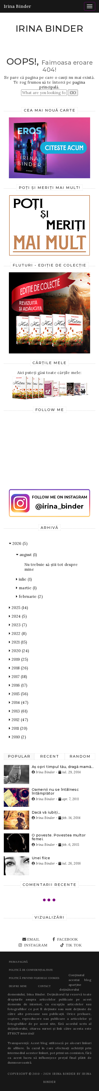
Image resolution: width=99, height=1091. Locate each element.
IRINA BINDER (49, 28)
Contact (44, 986)
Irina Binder (17, 6)
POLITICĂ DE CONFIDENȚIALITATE (31, 970)
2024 (18, 616)
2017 (18, 676)
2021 (18, 642)
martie (27, 587)
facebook (67, 939)
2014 (19, 702)
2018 (19, 668)
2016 (18, 685)
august (27, 554)
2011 (18, 728)
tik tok (73, 945)
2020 (19, 650)
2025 (19, 607)
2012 (19, 719)
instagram (35, 945)
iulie (25, 579)
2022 (18, 633)
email (33, 939)
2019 (19, 659)
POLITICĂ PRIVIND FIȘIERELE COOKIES (34, 978)
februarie (30, 596)
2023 (18, 624)
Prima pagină (18, 961)
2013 (18, 711)
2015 (19, 693)
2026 (19, 543)
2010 (18, 737)
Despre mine (18, 986)
